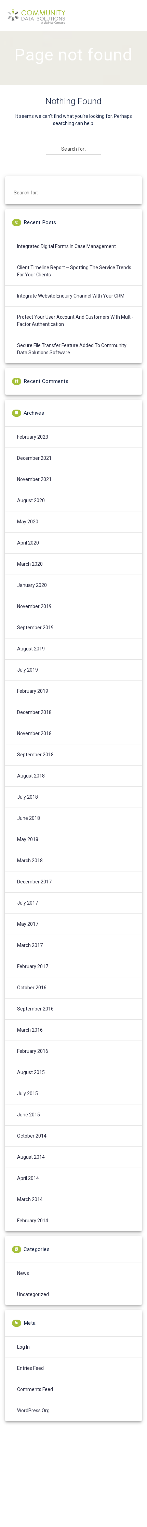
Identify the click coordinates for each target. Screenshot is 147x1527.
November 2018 (34, 733)
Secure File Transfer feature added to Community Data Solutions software (71, 349)
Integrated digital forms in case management (66, 246)
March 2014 (30, 1199)
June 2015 (28, 1114)
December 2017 (34, 881)
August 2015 (31, 1072)
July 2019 (27, 670)
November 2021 (34, 479)
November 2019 (34, 606)
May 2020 (27, 521)
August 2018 (31, 776)
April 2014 (28, 1178)
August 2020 (31, 500)
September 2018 (35, 754)
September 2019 (35, 627)
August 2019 (31, 648)
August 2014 (31, 1157)
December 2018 (34, 712)
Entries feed (30, 1368)
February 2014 (32, 1220)
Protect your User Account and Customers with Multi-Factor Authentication (75, 320)
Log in (23, 1347)
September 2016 (35, 1009)
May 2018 (27, 839)
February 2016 (32, 1051)
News (23, 1273)
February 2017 (32, 966)
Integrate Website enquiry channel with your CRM (70, 296)
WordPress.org (33, 1410)
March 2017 (30, 945)
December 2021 (34, 458)
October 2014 (31, 1136)
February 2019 (32, 691)
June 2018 (28, 818)
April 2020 (28, 543)
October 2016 (31, 987)
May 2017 (27, 924)
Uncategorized (33, 1294)
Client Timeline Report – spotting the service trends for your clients (74, 271)
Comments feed (35, 1389)
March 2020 (30, 564)
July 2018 (27, 797)
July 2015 (27, 1093)
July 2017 (27, 903)
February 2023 (32, 437)
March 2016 (30, 1030)
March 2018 (30, 860)
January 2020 (32, 585)
